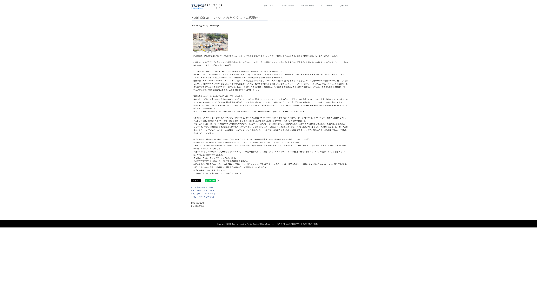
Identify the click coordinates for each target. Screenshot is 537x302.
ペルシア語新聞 (307, 5)
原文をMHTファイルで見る (203, 194)
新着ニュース (269, 5)
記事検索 (344, 5)
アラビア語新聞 (288, 5)
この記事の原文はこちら (202, 187)
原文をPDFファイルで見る (203, 190)
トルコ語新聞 (326, 5)
